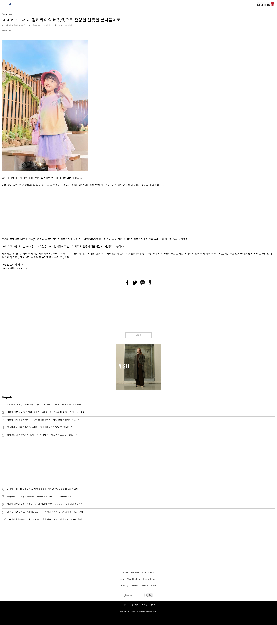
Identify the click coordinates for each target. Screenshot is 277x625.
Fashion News (148, 573)
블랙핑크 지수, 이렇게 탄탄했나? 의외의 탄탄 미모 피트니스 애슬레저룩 (36, 497)
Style (122, 579)
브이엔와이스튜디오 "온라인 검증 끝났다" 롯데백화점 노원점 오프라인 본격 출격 (42, 520)
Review (134, 586)
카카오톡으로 (142, 283)
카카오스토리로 (150, 283)
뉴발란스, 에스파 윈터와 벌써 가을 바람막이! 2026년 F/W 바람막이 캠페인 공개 (40, 489)
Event (153, 586)
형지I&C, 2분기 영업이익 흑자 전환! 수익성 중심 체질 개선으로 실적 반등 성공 (40, 435)
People (146, 579)
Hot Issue (135, 573)
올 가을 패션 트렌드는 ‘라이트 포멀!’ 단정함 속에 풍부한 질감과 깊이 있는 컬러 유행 (42, 512)
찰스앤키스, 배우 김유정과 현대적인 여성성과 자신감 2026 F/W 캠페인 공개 (38, 427)
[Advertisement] (88, 212)
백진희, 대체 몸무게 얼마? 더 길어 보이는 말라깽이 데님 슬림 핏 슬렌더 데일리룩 (41, 420)
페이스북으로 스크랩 (127, 283)
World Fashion (133, 579)
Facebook (9, 4)
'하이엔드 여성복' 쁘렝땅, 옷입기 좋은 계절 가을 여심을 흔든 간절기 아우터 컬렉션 (41, 405)
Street (154, 579)
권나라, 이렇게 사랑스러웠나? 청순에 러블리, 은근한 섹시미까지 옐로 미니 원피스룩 (42, 504)
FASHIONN (265, 4)
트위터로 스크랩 (135, 283)
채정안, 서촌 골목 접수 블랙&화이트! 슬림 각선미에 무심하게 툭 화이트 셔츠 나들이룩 (43, 412)
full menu (3, 5)
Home (125, 573)
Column (144, 586)
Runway (124, 586)
